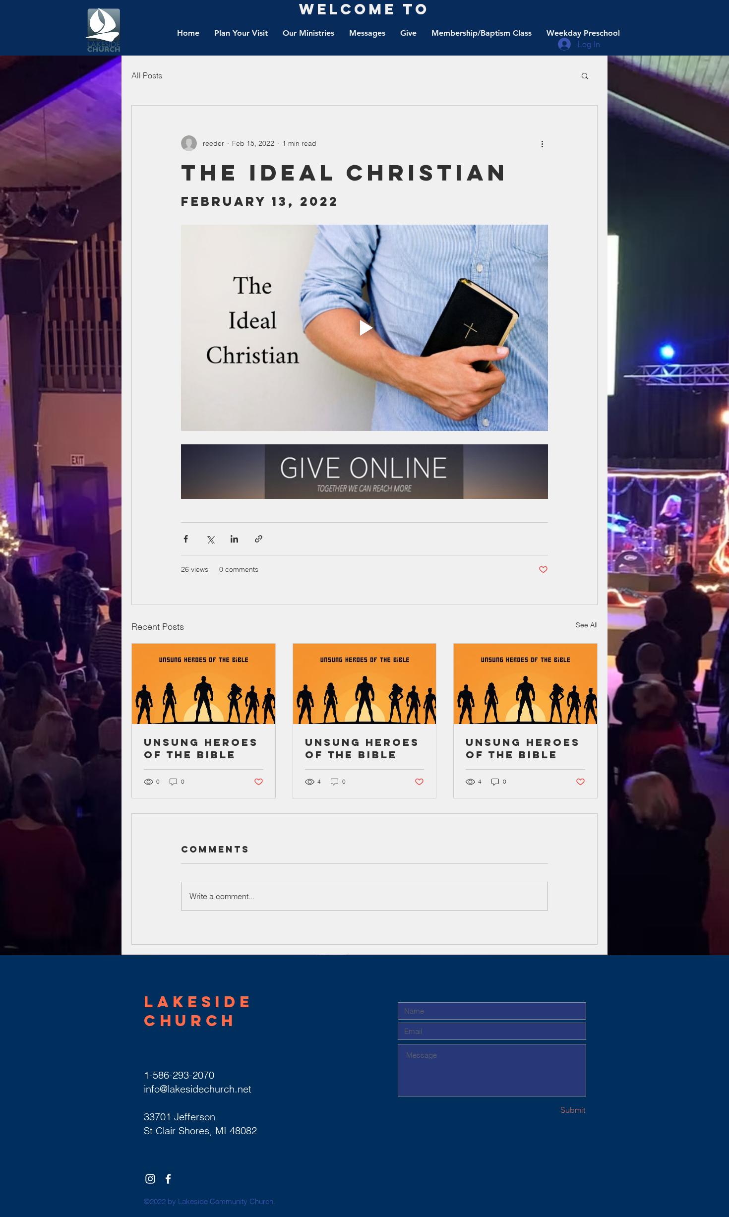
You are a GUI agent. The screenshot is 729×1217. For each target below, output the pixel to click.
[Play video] (364, 328)
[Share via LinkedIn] (234, 539)
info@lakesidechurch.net (197, 1089)
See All (587, 624)
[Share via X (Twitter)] (210, 539)
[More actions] (542, 143)
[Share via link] (258, 539)
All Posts (146, 75)
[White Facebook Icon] (168, 1178)
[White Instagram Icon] (150, 1178)
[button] (585, 75)
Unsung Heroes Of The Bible (201, 748)
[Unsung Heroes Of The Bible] (203, 684)
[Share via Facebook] (185, 539)
